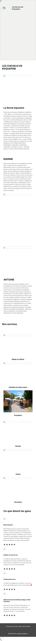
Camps (18, 474)
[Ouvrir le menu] (33, 8)
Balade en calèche (18, 359)
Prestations (18, 415)
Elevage (18, 446)
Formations (18, 502)
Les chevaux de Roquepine (17, 7)
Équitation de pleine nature (18, 387)
